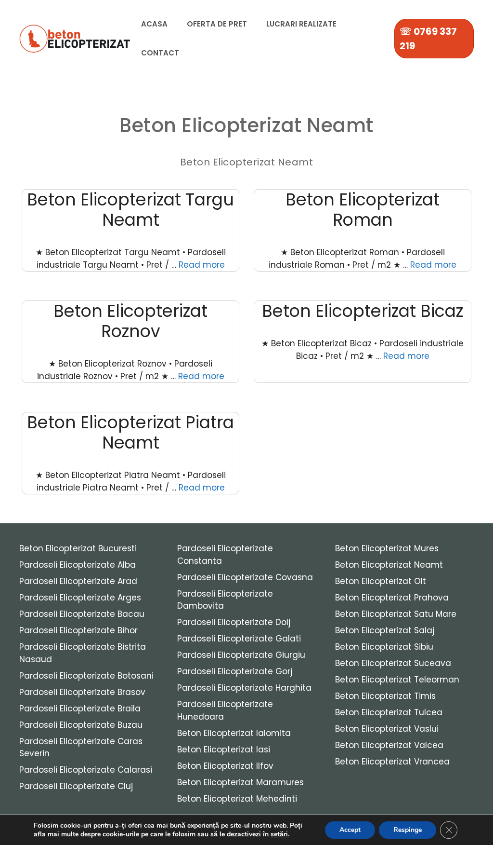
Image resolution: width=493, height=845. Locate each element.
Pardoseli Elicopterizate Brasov (82, 692)
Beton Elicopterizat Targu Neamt (130, 210)
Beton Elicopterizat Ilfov (225, 766)
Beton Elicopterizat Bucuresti (78, 548)
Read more (202, 265)
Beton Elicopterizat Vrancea (392, 761)
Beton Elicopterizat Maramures (240, 782)
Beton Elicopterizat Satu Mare (395, 614)
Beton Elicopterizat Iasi (223, 749)
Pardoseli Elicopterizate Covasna (245, 577)
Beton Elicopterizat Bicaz (362, 311)
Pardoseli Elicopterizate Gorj (234, 671)
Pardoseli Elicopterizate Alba (77, 565)
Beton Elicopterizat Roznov (130, 321)
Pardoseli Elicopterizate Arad (78, 581)
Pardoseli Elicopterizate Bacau (81, 614)
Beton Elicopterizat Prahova (392, 597)
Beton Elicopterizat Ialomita (234, 733)
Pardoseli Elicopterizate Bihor (78, 630)
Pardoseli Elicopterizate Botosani (86, 675)
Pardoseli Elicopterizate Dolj (233, 622)
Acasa (154, 24)
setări (279, 834)
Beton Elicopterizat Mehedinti (237, 798)
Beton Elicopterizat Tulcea (388, 712)
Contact (160, 53)
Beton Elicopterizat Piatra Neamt (130, 432)
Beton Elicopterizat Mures (387, 548)
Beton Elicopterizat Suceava (393, 663)
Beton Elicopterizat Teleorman (397, 679)
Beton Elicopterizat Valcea (389, 745)
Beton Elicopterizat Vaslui (387, 729)
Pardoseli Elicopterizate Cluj (76, 786)
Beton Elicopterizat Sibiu (384, 647)
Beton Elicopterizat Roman (362, 210)
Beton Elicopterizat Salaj (384, 630)
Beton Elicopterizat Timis (385, 696)
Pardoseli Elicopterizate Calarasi (85, 770)
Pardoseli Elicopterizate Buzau (81, 725)
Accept (350, 829)
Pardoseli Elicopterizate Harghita (244, 688)
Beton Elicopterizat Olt (380, 581)
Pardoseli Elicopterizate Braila (80, 708)
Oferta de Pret (217, 24)
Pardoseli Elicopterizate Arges (80, 597)
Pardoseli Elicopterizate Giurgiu (241, 655)
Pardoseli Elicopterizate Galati (239, 638)
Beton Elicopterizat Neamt (389, 565)
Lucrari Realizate (301, 24)
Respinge (407, 829)
